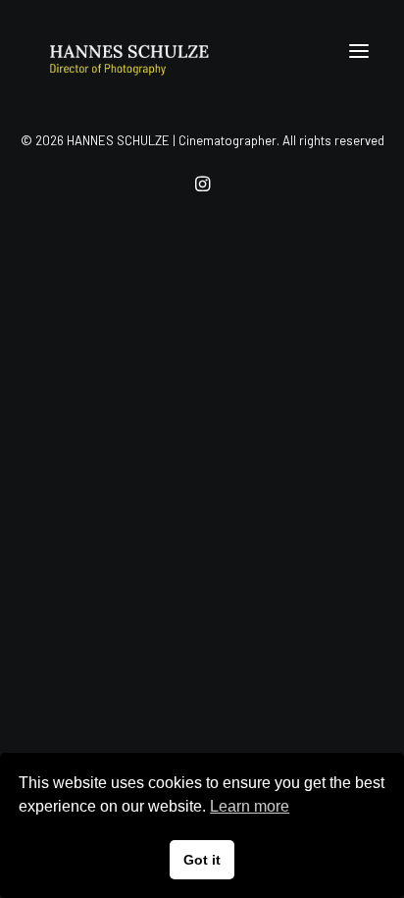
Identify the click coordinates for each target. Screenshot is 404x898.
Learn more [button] (249, 806)
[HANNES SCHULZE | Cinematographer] (157, 51)
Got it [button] (202, 860)
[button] (359, 51)
